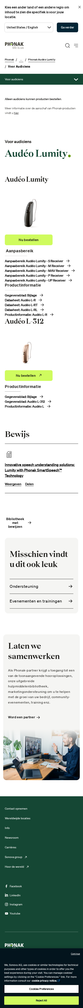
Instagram (16, 904)
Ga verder (67, 27)
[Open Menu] (76, 46)
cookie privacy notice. (44, 980)
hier (16, 113)
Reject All (41, 1000)
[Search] (67, 45)
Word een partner (21, 717)
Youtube (15, 913)
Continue (75, 953)
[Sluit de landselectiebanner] (79, 7)
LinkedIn (15, 895)
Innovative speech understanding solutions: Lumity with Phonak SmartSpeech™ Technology (40, 470)
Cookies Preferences (41, 989)
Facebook (16, 886)
